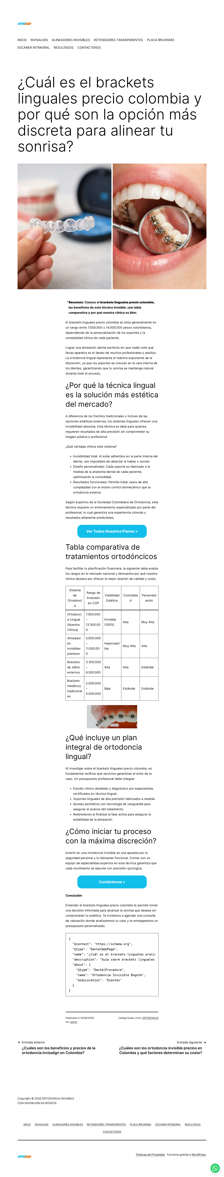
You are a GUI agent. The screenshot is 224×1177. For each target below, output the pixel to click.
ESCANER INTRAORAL (34, 47)
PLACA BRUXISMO (160, 40)
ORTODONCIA (150, 1017)
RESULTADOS (63, 47)
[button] (215, 1168)
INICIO (22, 40)
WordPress (199, 1154)
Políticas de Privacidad (150, 1154)
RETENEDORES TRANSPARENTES (118, 40)
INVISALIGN (39, 40)
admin (73, 1021)
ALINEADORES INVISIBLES (71, 40)
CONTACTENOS (89, 47)
